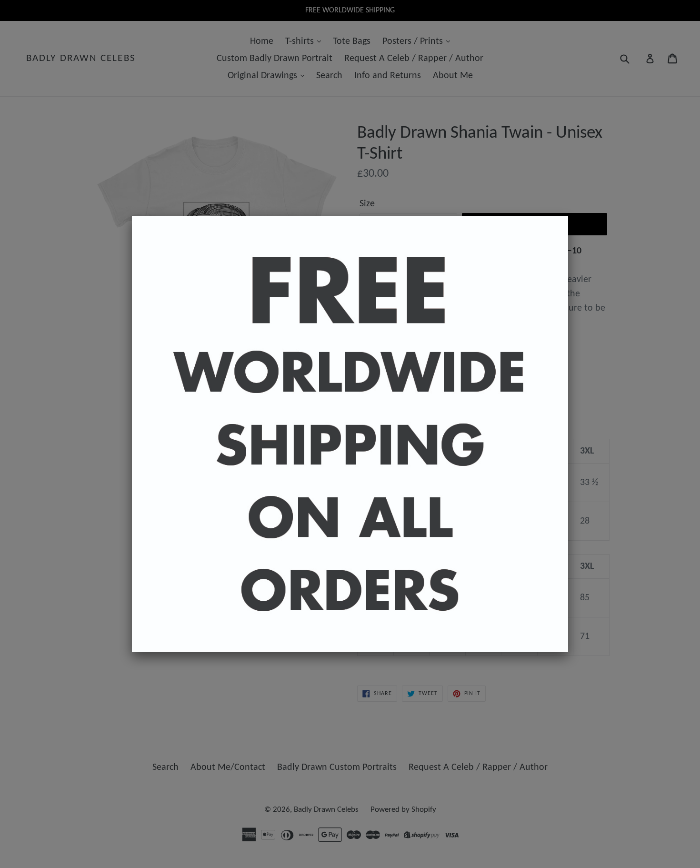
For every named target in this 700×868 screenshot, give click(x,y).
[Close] (568, 215)
